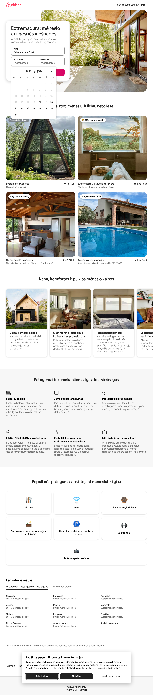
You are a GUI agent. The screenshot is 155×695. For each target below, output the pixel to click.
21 (40, 102)
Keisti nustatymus (111, 676)
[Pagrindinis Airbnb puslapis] (13, 5)
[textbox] (24, 63)
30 (51, 108)
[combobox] (37, 52)
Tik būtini (76, 676)
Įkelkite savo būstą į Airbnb (129, 4)
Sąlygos (83, 689)
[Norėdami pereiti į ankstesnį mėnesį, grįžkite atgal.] (16, 71)
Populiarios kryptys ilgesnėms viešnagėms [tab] (27, 586)
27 (34, 108)
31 (16, 114)
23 (51, 102)
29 (45, 108)
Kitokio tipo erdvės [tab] (62, 586)
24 (16, 108)
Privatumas (71, 689)
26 (28, 108)
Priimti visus (42, 676)
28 (39, 108)
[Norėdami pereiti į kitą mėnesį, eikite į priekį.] (51, 71)
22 (45, 102)
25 (22, 108)
